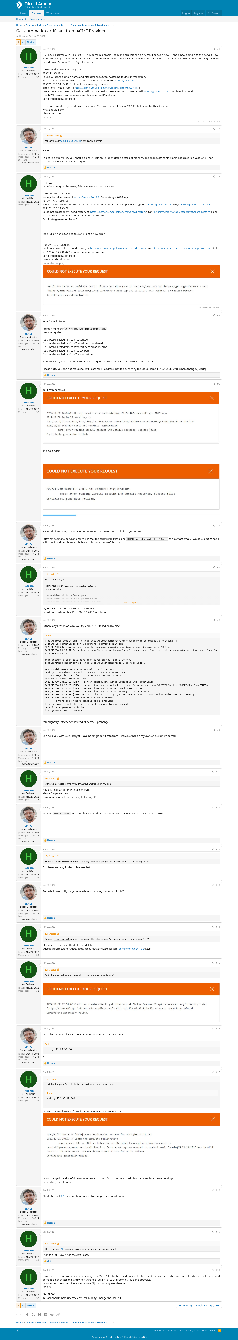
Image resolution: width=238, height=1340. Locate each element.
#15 (218, 962)
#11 (218, 807)
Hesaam (23, 36)
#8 (218, 620)
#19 (218, 1231)
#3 (218, 176)
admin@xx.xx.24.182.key (195, 204)
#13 (218, 885)
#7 (218, 567)
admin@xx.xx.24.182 (86, 197)
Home (22, 13)
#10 (218, 771)
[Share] (214, 49)
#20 (218, 1270)
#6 (218, 525)
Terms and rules (175, 1330)
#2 (218, 128)
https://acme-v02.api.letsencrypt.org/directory (118, 211)
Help (204, 1330)
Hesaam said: (52, 135)
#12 (218, 849)
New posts (21, 19)
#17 (218, 1072)
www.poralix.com (30, 162)
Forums (36, 13)
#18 (218, 1190)
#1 (218, 49)
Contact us (158, 1330)
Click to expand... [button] (131, 602)
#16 (218, 1028)
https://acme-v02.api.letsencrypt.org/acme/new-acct (106, 87)
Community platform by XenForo (119, 1337)
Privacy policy (193, 1330)
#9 (218, 729)
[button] (62, 13)
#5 (218, 383)
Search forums (37, 19)
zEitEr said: (50, 574)
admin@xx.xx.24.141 (127, 80)
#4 (218, 315)
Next (29, 42)
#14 (218, 926)
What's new (53, 13)
